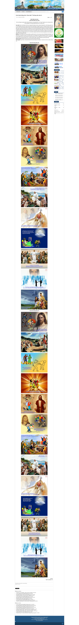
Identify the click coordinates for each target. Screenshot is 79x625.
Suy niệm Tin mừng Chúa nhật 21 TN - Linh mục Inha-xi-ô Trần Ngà (59, 80)
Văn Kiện (52, 9)
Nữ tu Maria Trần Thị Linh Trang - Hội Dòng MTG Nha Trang (59, 84)
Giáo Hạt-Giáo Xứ (29, 9)
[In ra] (50, 17)
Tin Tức (18, 9)
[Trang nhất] (16, 10)
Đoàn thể (34, 9)
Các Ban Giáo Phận (40, 9)
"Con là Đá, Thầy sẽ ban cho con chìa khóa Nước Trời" (59, 73)
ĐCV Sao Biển (23, 9)
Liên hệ (56, 9)
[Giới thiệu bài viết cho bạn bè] (48, 17)
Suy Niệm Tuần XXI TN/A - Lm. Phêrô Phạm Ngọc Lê (61, 76)
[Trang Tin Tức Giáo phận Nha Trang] (39, 4)
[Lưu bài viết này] (51, 17)
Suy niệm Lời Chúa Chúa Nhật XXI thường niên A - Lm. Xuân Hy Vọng (59, 88)
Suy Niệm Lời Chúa (47, 9)
